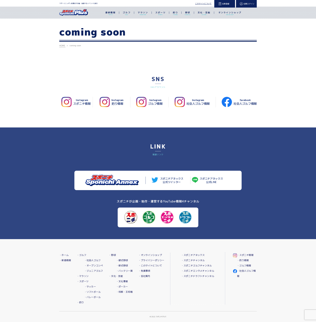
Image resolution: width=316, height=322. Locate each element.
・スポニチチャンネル (193, 260)
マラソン (143, 13)
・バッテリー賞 (124, 270)
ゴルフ (127, 13)
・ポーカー (122, 286)
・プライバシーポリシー (151, 260)
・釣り (80, 302)
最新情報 (110, 13)
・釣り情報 (243, 260)
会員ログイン (248, 3)
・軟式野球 (122, 265)
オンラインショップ (229, 13)
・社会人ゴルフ (92, 260)
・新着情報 (65, 260)
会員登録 (225, 3)
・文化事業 (122, 281)
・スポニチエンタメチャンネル (197, 270)
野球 (188, 13)
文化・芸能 (204, 13)
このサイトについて (203, 3)
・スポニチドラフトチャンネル (197, 276)
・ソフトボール (92, 291)
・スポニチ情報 (245, 255)
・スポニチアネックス (193, 255)
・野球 (112, 255)
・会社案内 (144, 276)
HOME (62, 45)
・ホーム (64, 255)
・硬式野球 (122, 260)
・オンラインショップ (150, 255)
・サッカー (90, 286)
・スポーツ (83, 281)
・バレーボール (92, 297)
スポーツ (160, 13)
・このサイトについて (150, 265)
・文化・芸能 (116, 276)
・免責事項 (144, 270)
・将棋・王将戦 (124, 291)
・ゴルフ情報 (244, 265)
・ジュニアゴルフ (93, 270)
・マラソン (83, 276)
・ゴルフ (81, 255)
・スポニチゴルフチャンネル (196, 265)
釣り (175, 13)
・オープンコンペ (93, 265)
